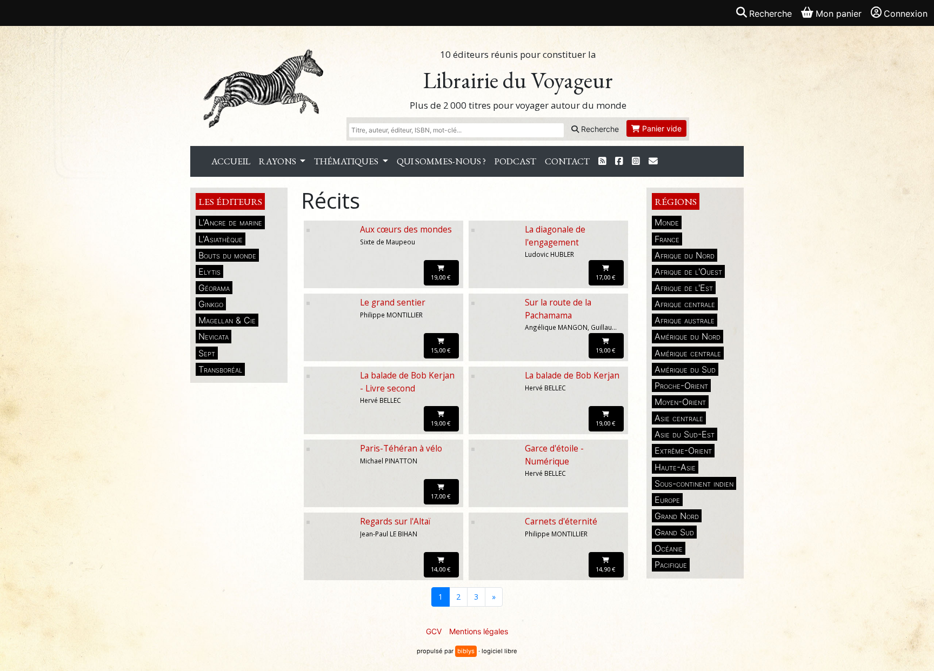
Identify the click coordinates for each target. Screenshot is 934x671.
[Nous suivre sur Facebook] (619, 161)
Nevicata (213, 336)
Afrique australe (685, 320)
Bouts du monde (227, 255)
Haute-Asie (675, 467)
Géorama (214, 287)
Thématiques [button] (347, 161)
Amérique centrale (688, 353)
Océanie (669, 548)
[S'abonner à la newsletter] (653, 161)
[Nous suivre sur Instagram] (636, 161)
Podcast (515, 161)
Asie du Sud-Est (685, 434)
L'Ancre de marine (230, 222)
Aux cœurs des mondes (406, 229)
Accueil (230, 161)
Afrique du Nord (685, 255)
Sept (206, 353)
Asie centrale (679, 418)
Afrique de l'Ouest (688, 271)
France (667, 239)
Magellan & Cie (227, 320)
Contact (567, 161)
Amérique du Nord (687, 336)
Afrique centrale (685, 303)
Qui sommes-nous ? (441, 161)
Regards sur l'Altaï (395, 521)
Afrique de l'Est (684, 287)
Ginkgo (210, 303)
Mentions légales (478, 631)
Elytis (209, 271)
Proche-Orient (681, 385)
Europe (667, 499)
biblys (466, 651)
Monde (667, 222)
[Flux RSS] (602, 161)
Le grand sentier (392, 302)
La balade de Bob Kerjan (572, 375)
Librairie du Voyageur (518, 80)
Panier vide (661, 128)
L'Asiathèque (220, 239)
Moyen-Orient (680, 401)
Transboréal (220, 369)
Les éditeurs (230, 201)
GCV (434, 631)
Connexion (906, 13)
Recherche (599, 129)
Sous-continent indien (694, 483)
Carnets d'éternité (561, 521)
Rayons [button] (278, 161)
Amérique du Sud (685, 369)
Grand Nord (677, 515)
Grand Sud (674, 532)
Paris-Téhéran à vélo (401, 448)
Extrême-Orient (683, 450)
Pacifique (671, 564)
